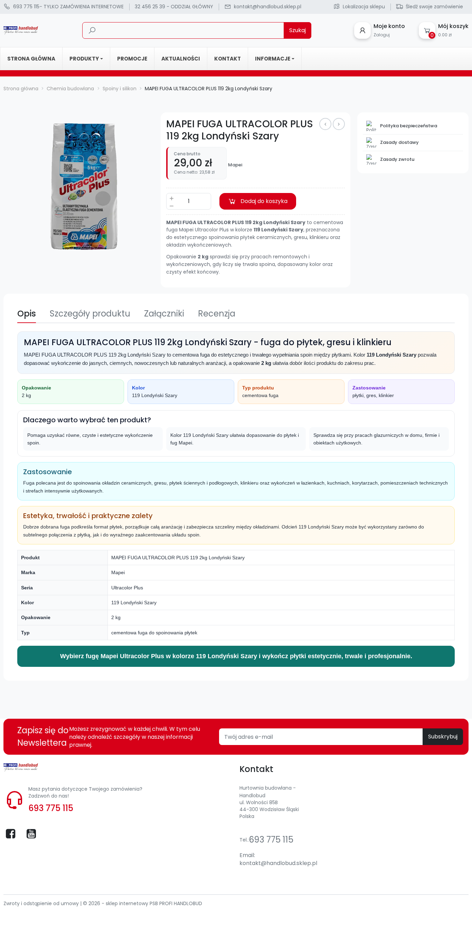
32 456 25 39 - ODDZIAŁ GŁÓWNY (174, 6)
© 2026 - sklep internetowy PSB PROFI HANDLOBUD (142, 903)
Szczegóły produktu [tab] (90, 313)
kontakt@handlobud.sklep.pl (278, 863)
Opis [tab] (26, 313)
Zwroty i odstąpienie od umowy (41, 903)
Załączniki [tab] (164, 313)
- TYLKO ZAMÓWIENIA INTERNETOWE (68, 6)
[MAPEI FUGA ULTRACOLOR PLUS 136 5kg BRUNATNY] (339, 124)
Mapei (235, 165)
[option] (78, 187)
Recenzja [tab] (216, 313)
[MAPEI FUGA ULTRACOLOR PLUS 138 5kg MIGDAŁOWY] (325, 124)
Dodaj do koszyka (263, 201)
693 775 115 (50, 808)
